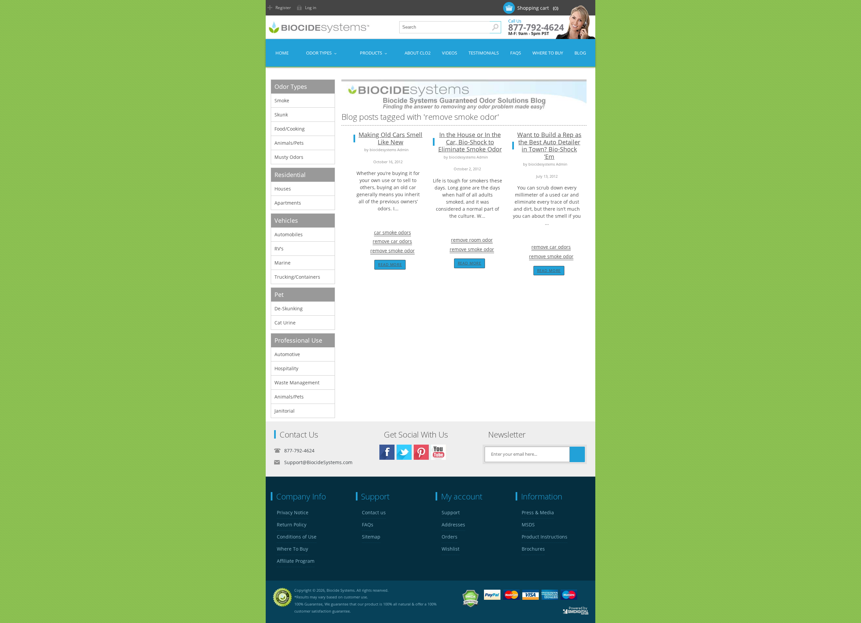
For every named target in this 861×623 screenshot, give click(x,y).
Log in (310, 7)
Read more (390, 264)
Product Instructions (544, 536)
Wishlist (450, 549)
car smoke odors (392, 232)
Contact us (374, 512)
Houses (282, 188)
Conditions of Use (296, 536)
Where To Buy (292, 549)
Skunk (281, 114)
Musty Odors (288, 157)
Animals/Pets (289, 143)
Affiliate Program (295, 561)
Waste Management (297, 382)
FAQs (367, 524)
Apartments (287, 203)
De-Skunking (288, 308)
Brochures (533, 549)
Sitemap (371, 536)
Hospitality (286, 368)
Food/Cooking (289, 129)
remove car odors (392, 241)
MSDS (528, 524)
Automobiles (288, 234)
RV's (279, 248)
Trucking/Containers (297, 277)
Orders (449, 536)
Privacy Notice (292, 512)
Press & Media (538, 512)
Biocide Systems (340, 590)
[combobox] (450, 27)
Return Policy (291, 524)
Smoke (281, 100)
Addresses (453, 524)
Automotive (287, 354)
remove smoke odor (392, 250)
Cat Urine (285, 322)
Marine (282, 262)
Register (283, 7)
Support (451, 512)
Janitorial (284, 411)
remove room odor (472, 240)
